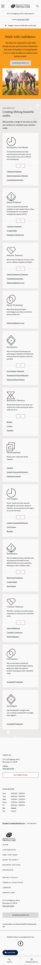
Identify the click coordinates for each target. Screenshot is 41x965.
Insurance (8, 870)
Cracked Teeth (12, 231)
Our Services (9, 850)
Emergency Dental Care (15, 235)
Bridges (9, 422)
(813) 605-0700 (23, 19)
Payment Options (11, 865)
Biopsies (10, 531)
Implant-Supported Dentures (17, 472)
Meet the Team (10, 855)
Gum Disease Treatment (15, 371)
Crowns (9, 426)
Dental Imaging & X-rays (15, 283)
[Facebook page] (20, 943)
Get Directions (20, 775)
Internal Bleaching (13, 628)
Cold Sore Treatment (14, 171)
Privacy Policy (10, 877)
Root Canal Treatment (15, 578)
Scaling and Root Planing (15, 380)
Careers (7, 887)
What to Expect (11, 860)
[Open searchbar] (37, 6)
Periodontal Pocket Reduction (17, 375)
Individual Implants (14, 476)
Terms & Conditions (13, 882)
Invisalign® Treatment (15, 682)
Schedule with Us (20, 63)
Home (5, 845)
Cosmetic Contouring (14, 632)
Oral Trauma (11, 527)
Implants (10, 430)
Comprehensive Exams (15, 180)
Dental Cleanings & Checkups (17, 176)
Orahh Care (9, 893)
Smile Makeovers (13, 637)
